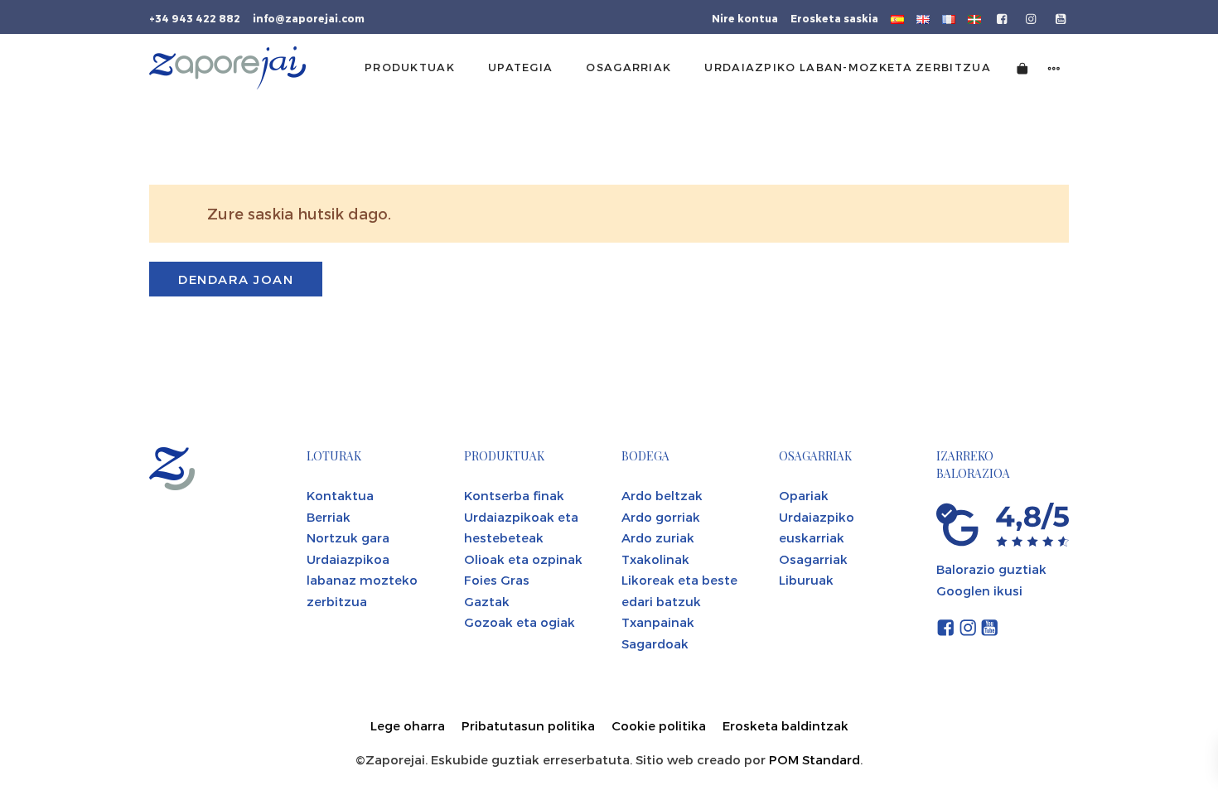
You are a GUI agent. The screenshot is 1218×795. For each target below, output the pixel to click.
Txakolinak (655, 559)
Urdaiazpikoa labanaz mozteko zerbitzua (362, 580)
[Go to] (1003, 17)
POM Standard (814, 759)
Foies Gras (496, 579)
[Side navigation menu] (1054, 67)
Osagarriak (813, 559)
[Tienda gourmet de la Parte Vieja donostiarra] (227, 67)
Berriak (328, 516)
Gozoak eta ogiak (519, 621)
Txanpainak (657, 621)
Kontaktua (340, 495)
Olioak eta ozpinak (523, 559)
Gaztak (487, 601)
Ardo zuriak (657, 537)
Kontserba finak (514, 495)
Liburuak (806, 579)
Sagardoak (655, 643)
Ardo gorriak (660, 516)
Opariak (804, 495)
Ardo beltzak (662, 495)
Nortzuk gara (348, 537)
